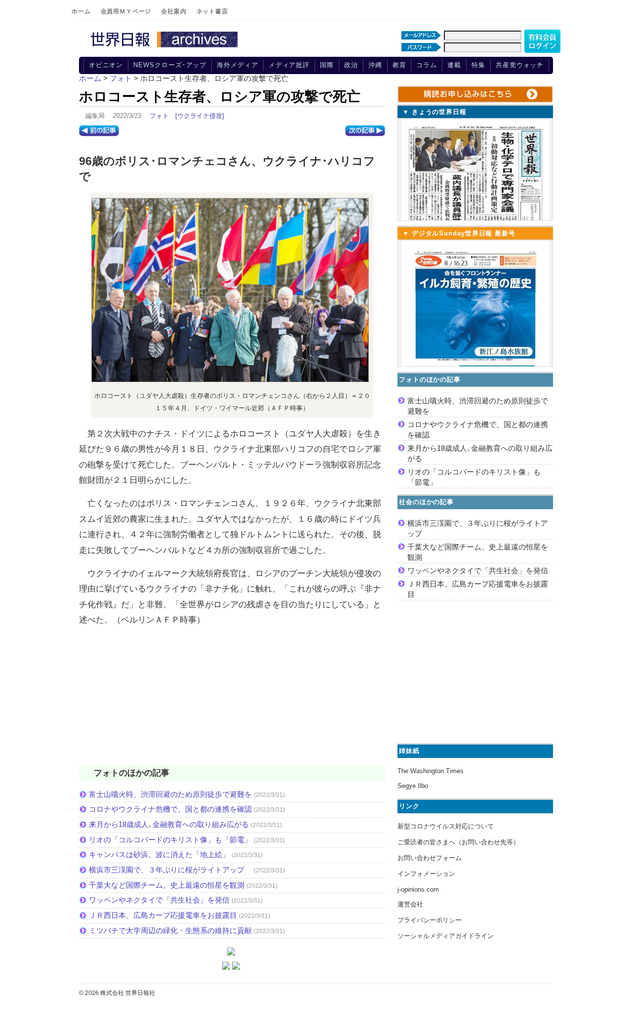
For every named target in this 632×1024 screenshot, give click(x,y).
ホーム (81, 11)
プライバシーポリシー (429, 920)
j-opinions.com (418, 889)
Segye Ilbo (412, 785)
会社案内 (173, 11)
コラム (426, 65)
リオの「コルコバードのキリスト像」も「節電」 (170, 839)
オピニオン (106, 65)
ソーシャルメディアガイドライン (445, 936)
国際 (327, 65)
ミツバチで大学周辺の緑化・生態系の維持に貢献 (170, 930)
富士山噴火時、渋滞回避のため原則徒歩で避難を (170, 794)
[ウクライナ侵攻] (199, 115)
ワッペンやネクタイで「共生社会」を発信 (159, 900)
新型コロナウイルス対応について (445, 826)
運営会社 (410, 904)
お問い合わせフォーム (429, 858)
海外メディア (237, 65)
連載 (454, 65)
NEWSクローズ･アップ (169, 65)
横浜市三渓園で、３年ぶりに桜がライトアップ (170, 870)
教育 (399, 65)
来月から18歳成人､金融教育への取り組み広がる (169, 824)
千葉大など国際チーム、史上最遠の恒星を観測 (166, 885)
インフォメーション (426, 873)
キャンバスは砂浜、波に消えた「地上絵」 (159, 854)
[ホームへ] (165, 48)
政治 (351, 65)
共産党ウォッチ (520, 65)
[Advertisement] (232, 702)
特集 (478, 65)
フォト (159, 115)
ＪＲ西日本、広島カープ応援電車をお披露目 (163, 915)
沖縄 (375, 65)
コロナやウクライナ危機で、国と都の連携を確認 (170, 809)
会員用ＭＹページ (126, 11)
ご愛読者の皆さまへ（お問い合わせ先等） (458, 842)
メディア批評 (289, 65)
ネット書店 (212, 11)
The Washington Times (430, 771)
